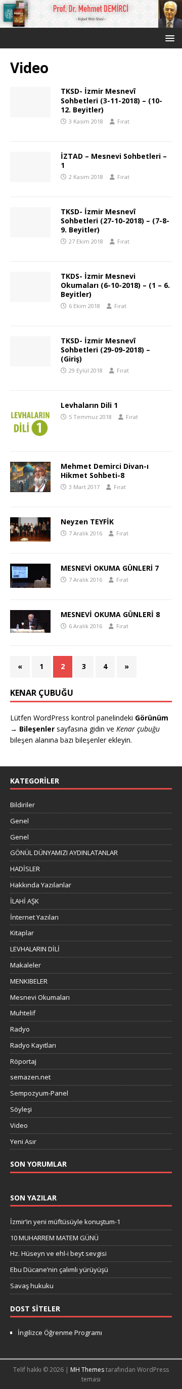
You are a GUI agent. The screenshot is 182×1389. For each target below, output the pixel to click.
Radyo (20, 1029)
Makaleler (25, 965)
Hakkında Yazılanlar (40, 884)
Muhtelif (22, 1012)
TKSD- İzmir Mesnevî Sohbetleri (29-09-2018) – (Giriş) (105, 350)
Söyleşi (21, 1109)
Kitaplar (22, 932)
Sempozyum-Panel (39, 1093)
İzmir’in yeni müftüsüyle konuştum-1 (65, 1221)
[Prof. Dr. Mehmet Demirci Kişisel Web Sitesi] (91, 22)
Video (19, 1125)
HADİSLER (25, 868)
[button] (168, 37)
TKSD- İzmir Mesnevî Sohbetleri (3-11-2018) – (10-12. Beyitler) (111, 100)
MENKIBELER (29, 981)
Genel (19, 820)
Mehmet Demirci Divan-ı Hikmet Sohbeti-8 (105, 470)
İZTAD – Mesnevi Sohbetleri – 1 (114, 160)
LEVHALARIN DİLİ (35, 948)
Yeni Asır (23, 1141)
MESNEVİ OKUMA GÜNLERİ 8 (110, 614)
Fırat (123, 121)
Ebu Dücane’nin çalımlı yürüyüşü (59, 1269)
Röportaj (23, 1061)
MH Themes (87, 1369)
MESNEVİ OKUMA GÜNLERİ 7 (110, 568)
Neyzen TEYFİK (87, 521)
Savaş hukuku (32, 1285)
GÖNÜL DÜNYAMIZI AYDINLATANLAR (64, 852)
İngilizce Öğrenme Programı (60, 1332)
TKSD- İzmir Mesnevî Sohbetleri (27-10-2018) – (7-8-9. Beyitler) (115, 220)
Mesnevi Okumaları (40, 997)
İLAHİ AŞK (24, 900)
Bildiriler (22, 804)
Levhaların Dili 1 (89, 405)
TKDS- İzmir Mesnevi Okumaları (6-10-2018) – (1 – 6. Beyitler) (115, 285)
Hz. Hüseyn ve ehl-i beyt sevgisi (58, 1253)
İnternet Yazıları (34, 917)
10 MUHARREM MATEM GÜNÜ (54, 1237)
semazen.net (30, 1076)
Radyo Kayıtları (33, 1045)
